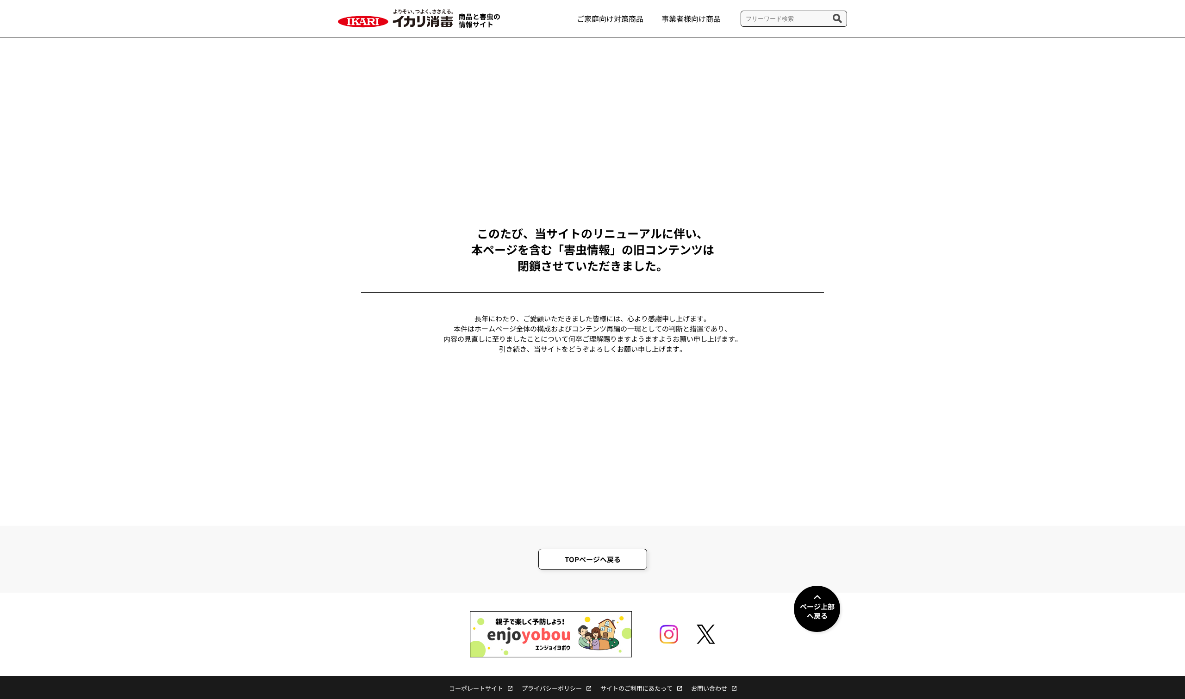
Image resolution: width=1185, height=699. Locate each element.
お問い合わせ (709, 688)
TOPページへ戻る (593, 559)
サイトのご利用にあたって (636, 688)
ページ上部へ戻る (817, 610)
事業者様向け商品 (691, 18)
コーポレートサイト (476, 688)
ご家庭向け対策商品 (610, 18)
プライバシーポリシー (552, 688)
